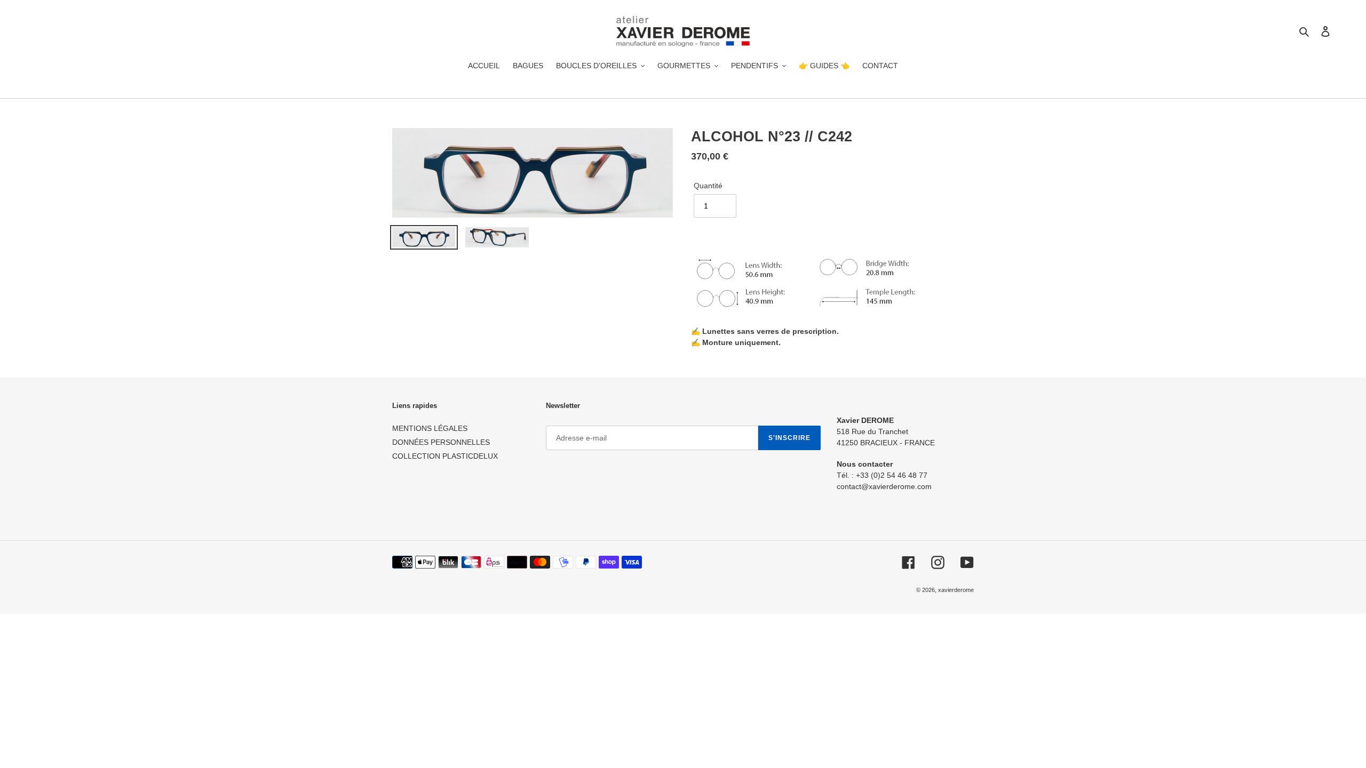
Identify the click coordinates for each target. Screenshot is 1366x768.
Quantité (708, 185)
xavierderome (956, 590)
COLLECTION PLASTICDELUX (445, 456)
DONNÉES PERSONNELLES (441, 442)
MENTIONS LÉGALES (429, 428)
